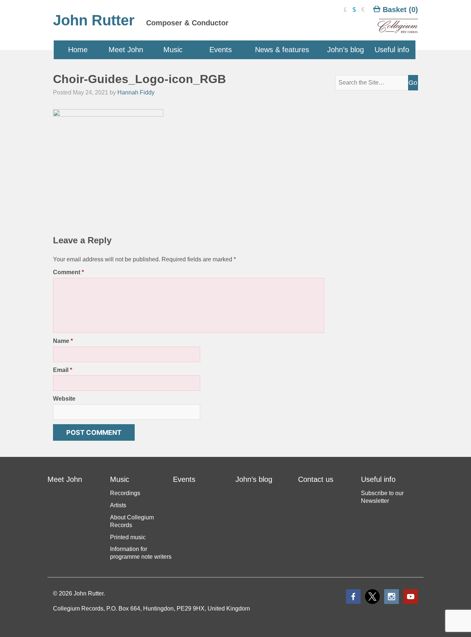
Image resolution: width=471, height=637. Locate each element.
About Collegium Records (132, 521)
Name (63, 341)
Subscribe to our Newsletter (382, 497)
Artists (118, 505)
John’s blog (345, 50)
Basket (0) (399, 10)
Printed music (128, 537)
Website (64, 399)
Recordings (125, 493)
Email (62, 370)
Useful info (392, 50)
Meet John (126, 50)
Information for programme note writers (140, 553)
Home (78, 50)
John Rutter (94, 20)
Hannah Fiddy (136, 92)
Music (173, 50)
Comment (68, 272)
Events (220, 50)
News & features (282, 50)
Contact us (315, 479)
